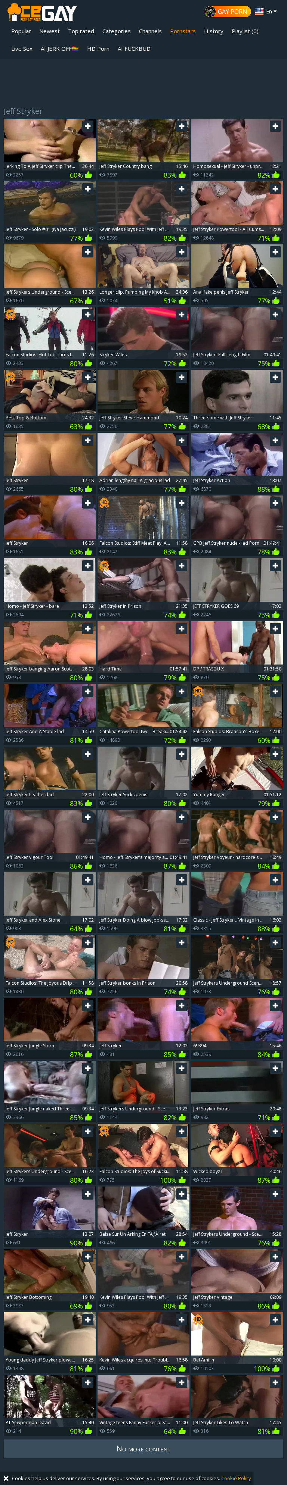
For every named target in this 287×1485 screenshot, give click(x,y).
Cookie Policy (236, 1478)
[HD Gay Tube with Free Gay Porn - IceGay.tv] (42, 13)
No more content (144, 1449)
